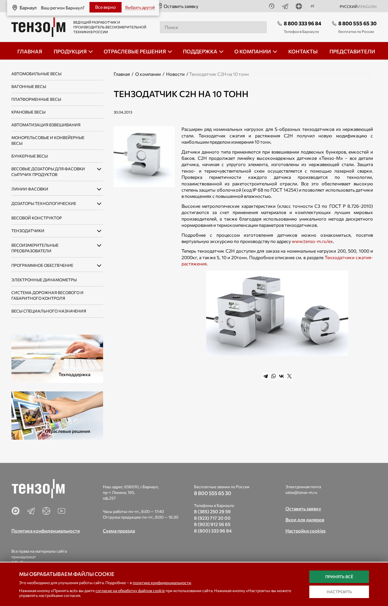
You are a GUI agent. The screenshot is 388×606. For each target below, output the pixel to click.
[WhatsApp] (273, 376)
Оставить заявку (181, 6)
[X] (289, 376)
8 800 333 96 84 (302, 23)
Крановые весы (28, 112)
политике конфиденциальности (162, 582)
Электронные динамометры (44, 279)
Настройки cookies (305, 530)
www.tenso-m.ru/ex (312, 241)
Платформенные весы (36, 99)
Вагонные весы (28, 86)
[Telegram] (265, 376)
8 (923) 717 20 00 (212, 518)
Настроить (339, 591)
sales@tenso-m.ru (301, 492)
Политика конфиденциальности (45, 530)
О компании (148, 74)
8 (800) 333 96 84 (213, 530)
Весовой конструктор (36, 217)
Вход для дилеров (304, 519)
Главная (122, 74)
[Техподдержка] (57, 358)
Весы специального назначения (48, 311)
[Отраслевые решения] (57, 415)
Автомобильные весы (36, 73)
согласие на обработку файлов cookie (130, 590)
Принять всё (339, 576)
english (368, 6)
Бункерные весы (29, 156)
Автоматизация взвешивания (45, 124)
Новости (175, 74)
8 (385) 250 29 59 (212, 511)
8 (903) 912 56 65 (212, 524)
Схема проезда (119, 530)
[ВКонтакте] (281, 376)
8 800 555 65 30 (357, 23)
